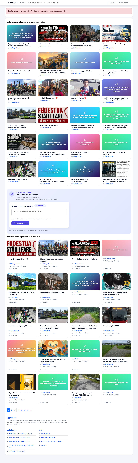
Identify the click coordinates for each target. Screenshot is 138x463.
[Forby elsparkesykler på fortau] (21, 172)
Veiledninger (12, 430)
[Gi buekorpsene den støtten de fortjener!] (21, 91)
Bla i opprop (32, 2)
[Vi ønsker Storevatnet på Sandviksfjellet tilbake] (85, 173)
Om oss (49, 2)
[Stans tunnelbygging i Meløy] (85, 63)
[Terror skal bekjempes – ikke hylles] (53, 36)
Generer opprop (21, 223)
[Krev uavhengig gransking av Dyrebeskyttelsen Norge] (21, 146)
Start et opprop (123, 2)
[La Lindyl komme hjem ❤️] (53, 90)
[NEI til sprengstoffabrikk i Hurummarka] (85, 146)
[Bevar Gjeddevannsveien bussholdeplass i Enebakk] (21, 119)
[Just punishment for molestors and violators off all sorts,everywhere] (85, 119)
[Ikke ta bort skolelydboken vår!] (21, 63)
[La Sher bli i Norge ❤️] (85, 90)
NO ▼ (23, 2)
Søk (56, 2)
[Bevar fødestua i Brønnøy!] (53, 118)
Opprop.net (12, 3)
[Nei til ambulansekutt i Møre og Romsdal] (116, 37)
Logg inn (112, 2)
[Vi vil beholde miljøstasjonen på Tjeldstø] (116, 146)
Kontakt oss (41, 2)
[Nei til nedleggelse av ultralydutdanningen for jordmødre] (53, 146)
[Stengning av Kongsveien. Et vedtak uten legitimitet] (116, 64)
